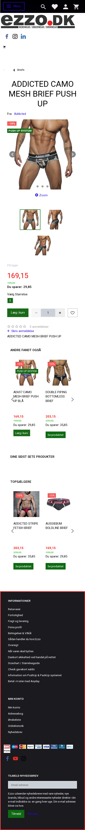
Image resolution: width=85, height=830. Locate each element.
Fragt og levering (18, 621)
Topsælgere (20, 482)
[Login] (65, 6)
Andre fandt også (25, 350)
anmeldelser (39, 327)
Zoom (43, 195)
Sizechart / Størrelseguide (24, 663)
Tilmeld (16, 813)
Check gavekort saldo (21, 669)
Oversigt (13, 645)
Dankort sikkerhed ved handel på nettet (32, 657)
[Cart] (76, 6)
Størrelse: (17, 294)
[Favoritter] (54, 6)
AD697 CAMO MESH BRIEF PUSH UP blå (26, 396)
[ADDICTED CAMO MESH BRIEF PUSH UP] (42, 154)
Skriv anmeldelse (22, 331)
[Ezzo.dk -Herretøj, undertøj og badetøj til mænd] (38, 21)
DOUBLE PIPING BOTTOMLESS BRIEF (56, 396)
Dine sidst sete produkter (32, 457)
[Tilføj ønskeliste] (73, 312)
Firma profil (15, 627)
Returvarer (14, 609)
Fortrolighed (15, 615)
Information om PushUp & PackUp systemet (35, 675)
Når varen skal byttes (20, 651)
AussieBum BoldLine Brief (57, 526)
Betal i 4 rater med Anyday (23, 681)
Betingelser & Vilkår (20, 633)
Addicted (20, 114)
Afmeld (33, 813)
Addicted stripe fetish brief (25, 526)
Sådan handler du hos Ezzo (24, 639)
